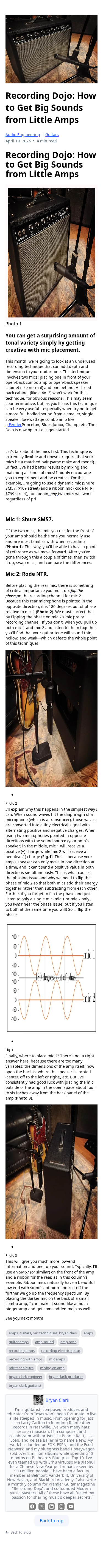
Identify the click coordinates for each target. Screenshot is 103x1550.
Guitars (52, 134)
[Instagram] (61, 1506)
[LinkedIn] (51, 1506)
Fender (15, 424)
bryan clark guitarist (25, 1385)
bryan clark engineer (25, 1376)
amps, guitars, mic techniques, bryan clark (43, 1333)
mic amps (57, 1359)
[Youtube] (70, 1506)
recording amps (22, 1350)
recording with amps (26, 1359)
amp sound (44, 1341)
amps (88, 1333)
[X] (41, 1506)
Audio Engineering (22, 134)
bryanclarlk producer (66, 1376)
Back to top (51, 1521)
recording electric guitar (60, 1350)
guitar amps (19, 1341)
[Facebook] (32, 1506)
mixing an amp (52, 1367)
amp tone (68, 1341)
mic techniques (21, 1367)
